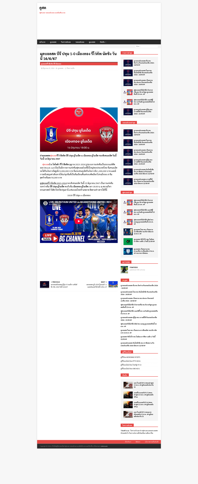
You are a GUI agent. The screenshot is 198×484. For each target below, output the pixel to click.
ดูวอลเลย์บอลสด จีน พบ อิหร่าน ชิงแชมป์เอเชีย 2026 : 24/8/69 (144, 63)
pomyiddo (134, 267)
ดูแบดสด (92, 42)
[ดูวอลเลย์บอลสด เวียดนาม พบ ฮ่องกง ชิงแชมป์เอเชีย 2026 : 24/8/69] (128, 82)
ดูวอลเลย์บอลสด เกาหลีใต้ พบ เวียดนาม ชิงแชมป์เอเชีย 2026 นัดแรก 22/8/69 (144, 181)
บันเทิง (102, 42)
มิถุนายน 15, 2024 (48, 68)
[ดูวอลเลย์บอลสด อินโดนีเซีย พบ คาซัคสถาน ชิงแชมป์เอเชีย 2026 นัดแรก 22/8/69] (128, 171)
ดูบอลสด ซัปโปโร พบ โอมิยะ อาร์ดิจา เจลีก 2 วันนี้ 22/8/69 (144, 240)
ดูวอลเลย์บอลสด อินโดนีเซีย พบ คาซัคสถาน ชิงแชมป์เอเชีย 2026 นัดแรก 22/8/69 (144, 171)
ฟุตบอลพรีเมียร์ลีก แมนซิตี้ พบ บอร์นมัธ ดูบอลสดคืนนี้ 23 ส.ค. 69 (144, 102)
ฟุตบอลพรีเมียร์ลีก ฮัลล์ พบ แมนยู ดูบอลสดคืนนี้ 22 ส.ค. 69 (143, 222)
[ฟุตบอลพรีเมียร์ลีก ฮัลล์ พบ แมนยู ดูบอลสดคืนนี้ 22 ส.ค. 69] (128, 222)
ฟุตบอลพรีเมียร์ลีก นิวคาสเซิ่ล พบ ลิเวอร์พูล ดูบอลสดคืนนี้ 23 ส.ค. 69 (143, 92)
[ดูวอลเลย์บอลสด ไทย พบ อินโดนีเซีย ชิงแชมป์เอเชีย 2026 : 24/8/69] (128, 72)
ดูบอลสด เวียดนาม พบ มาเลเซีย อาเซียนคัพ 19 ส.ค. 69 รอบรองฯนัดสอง (144, 251)
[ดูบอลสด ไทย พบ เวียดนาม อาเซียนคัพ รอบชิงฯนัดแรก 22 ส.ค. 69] (128, 231)
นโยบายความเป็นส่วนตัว (152, 442)
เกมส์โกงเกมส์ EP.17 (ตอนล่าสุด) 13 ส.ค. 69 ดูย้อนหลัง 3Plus (143, 395)
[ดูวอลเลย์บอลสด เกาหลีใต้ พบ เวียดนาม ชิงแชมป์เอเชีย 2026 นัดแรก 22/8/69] (128, 181)
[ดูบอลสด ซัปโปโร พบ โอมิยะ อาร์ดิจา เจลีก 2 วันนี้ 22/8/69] (128, 241)
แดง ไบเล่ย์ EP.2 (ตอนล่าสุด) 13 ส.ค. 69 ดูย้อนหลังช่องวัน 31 (144, 385)
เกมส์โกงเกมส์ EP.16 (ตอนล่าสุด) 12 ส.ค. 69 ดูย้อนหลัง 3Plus (143, 404)
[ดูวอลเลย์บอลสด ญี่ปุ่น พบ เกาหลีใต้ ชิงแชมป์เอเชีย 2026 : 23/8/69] (128, 111)
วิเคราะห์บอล (66, 42)
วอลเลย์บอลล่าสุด (128, 123)
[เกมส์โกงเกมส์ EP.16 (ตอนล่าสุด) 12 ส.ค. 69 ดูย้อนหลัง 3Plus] (128, 404)
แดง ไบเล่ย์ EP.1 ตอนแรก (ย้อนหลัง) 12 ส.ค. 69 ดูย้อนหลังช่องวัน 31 (143, 414)
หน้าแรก (42, 42)
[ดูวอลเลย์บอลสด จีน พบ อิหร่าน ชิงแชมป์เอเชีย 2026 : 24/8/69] (128, 63)
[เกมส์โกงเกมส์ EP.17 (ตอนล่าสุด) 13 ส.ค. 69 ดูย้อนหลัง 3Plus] (128, 395)
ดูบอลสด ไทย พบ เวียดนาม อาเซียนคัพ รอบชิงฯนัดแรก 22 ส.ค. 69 (143, 231)
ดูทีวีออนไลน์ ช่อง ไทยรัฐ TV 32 (131, 365)
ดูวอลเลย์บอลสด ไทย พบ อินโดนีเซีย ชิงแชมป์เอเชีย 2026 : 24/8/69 (143, 72)
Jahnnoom (104, 446)
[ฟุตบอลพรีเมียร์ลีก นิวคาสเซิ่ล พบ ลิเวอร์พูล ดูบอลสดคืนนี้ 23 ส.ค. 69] (128, 92)
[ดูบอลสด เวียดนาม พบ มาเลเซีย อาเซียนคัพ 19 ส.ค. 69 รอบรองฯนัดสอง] (128, 251)
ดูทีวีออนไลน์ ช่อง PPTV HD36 (130, 361)
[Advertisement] (119, 21)
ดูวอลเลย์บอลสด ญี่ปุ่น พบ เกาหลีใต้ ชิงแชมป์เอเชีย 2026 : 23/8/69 (143, 111)
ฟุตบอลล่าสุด (127, 192)
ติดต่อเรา (138, 442)
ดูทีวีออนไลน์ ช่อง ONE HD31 (130, 368)
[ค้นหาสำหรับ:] (146, 46)
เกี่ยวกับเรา (128, 442)
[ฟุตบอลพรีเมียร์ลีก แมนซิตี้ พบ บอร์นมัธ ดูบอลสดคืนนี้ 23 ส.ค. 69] (128, 102)
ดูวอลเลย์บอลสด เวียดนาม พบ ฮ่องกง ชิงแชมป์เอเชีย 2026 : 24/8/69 (143, 82)
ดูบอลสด (53, 42)
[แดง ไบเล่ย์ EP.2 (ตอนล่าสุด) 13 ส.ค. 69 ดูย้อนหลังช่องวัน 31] (128, 385)
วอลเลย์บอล (79, 42)
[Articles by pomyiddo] (124, 272)
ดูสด (125, 280)
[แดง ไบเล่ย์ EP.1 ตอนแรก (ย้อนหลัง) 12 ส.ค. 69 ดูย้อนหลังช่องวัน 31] (128, 414)
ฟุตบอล (53, 155)
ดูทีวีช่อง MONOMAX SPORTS (130, 357)
